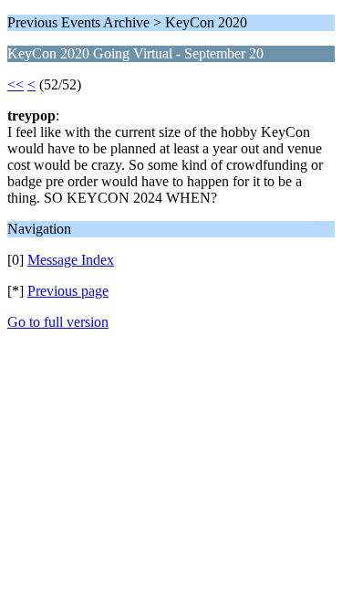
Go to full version (58, 322)
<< (15, 84)
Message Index (70, 260)
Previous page (68, 291)
